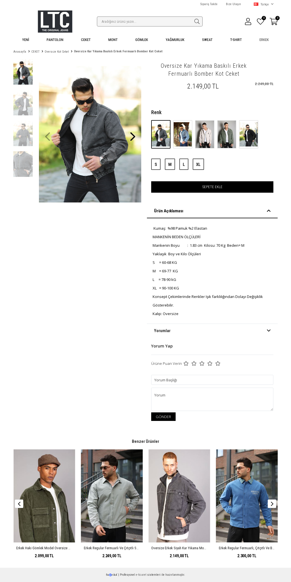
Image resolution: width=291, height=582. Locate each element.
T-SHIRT (236, 40)
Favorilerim (263, 18)
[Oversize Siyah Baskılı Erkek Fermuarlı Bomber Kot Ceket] (248, 134)
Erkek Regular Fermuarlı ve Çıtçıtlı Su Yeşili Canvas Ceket (126, 548)
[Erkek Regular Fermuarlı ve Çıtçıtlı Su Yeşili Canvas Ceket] (112, 495)
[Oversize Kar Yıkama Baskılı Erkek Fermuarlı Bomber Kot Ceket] (161, 134)
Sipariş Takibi (208, 4)
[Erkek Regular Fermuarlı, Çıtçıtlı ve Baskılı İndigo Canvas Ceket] (247, 495)
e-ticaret (141, 575)
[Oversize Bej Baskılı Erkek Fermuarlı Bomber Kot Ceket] (205, 134)
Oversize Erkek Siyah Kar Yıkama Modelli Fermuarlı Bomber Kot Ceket (201, 548)
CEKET (86, 40)
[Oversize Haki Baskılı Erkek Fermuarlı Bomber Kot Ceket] (227, 134)
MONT (113, 40)
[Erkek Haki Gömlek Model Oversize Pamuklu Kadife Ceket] (44, 495)
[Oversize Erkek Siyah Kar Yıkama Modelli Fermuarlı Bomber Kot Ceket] (179, 495)
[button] (132, 133)
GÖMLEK (141, 40)
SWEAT (207, 40)
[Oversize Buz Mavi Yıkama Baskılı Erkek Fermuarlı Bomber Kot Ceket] (183, 134)
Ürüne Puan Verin (166, 363)
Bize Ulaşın (233, 4)
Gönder (163, 416)
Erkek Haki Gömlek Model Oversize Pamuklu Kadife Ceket (58, 548)
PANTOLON (55, 40)
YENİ (25, 40)
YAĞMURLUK (175, 40)
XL (198, 164)
